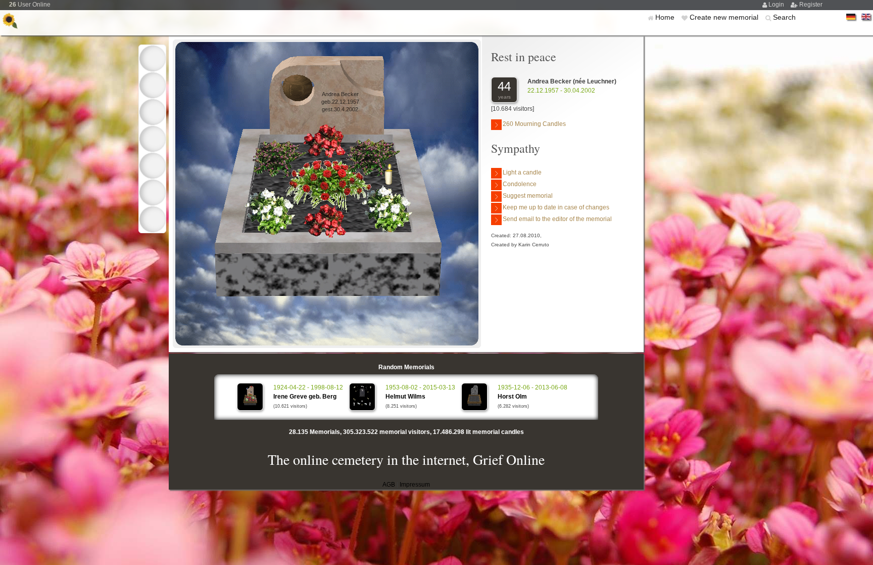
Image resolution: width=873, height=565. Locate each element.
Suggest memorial (528, 195)
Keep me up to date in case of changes (556, 207)
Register (810, 4)
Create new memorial (725, 17)
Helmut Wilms (405, 396)
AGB (388, 484)
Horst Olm (512, 396)
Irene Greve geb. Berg (304, 396)
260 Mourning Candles (534, 123)
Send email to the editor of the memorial (557, 219)
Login (777, 4)
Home (665, 17)
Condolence (520, 184)
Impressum (415, 484)
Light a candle (522, 172)
